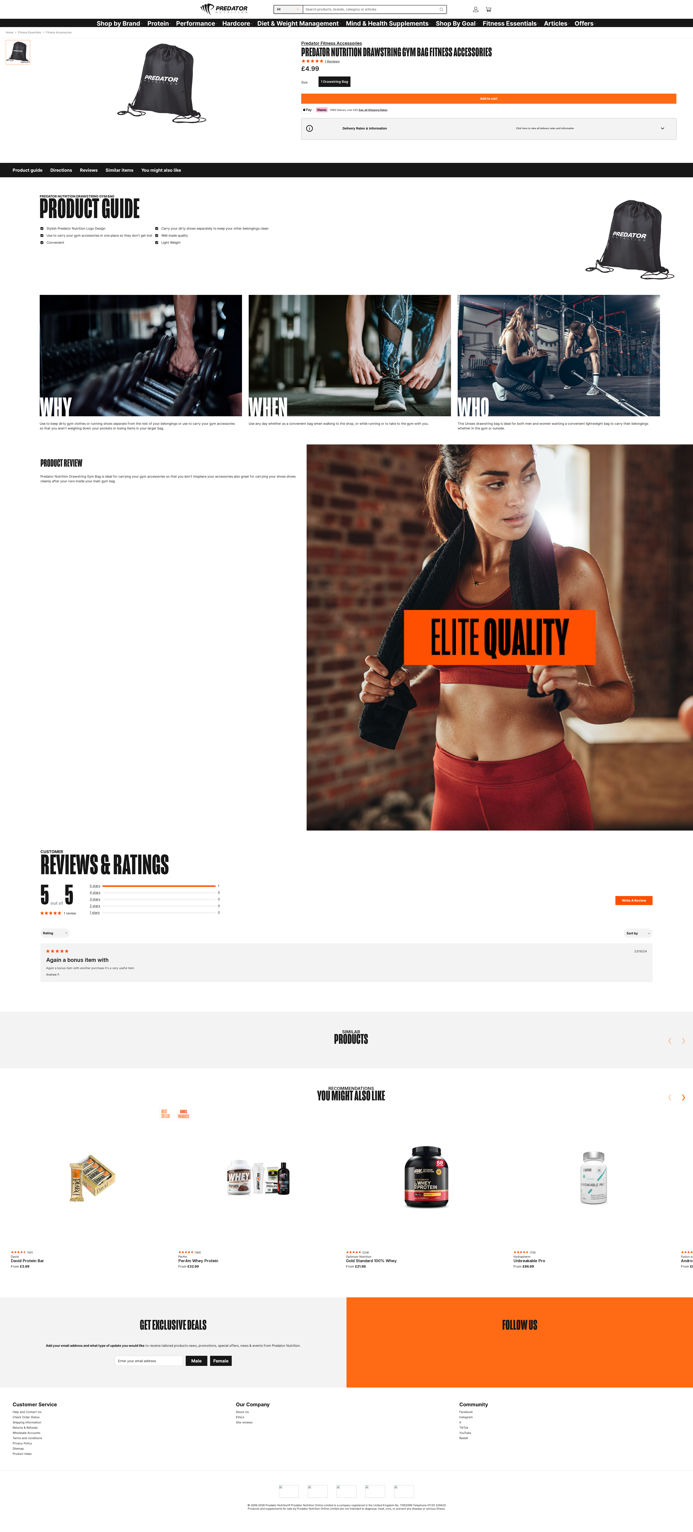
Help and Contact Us (27, 1412)
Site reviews (244, 1422)
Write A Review (634, 900)
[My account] (475, 9)
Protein (158, 23)
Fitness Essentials (510, 23)
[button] (488, 129)
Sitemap (18, 1448)
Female (220, 1361)
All (278, 9)
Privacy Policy (22, 1443)
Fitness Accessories (59, 32)
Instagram (466, 1417)
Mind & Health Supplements (387, 23)
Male (196, 1361)
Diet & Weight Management (298, 23)
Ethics (240, 1417)
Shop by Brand (118, 23)
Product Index (22, 1454)
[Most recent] (638, 933)
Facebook (466, 1412)
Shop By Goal (456, 23)
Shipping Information (27, 1422)
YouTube (465, 1433)
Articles (555, 23)
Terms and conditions (27, 1438)
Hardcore (236, 23)
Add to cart (488, 98)
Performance (195, 23)
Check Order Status (26, 1417)
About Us (242, 1412)
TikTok (463, 1427)
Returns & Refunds (25, 1427)
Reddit (463, 1438)
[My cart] (488, 9)
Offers (584, 23)
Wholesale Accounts (26, 1433)
